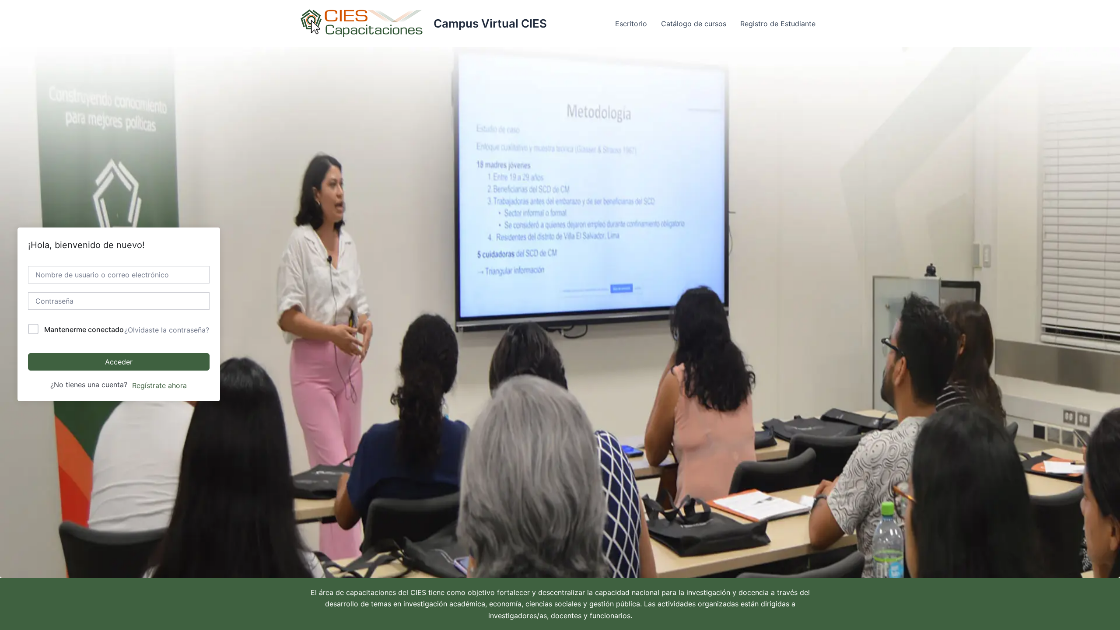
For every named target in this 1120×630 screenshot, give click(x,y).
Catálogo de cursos (693, 23)
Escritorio (631, 23)
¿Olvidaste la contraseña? (166, 330)
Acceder (119, 361)
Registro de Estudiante (778, 23)
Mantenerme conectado (84, 329)
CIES (418, 592)
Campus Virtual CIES (490, 23)
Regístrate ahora (159, 385)
